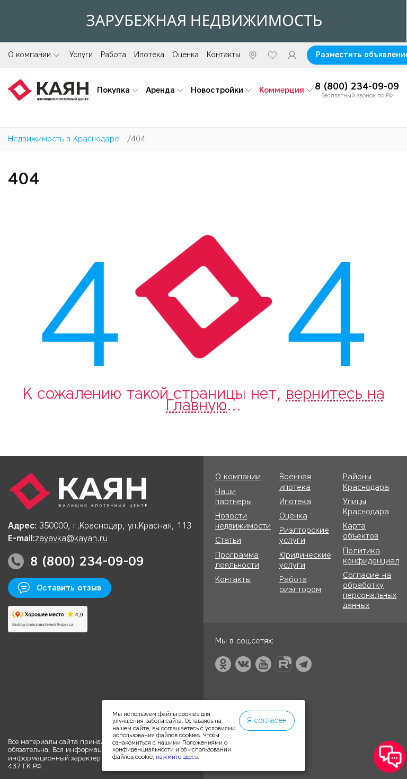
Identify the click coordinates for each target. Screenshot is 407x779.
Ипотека (149, 54)
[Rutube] (283, 664)
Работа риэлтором (300, 584)
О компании (29, 54)
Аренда (160, 90)
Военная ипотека (295, 481)
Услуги (81, 54)
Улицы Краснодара (366, 506)
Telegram (304, 664)
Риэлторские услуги (304, 535)
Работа (113, 54)
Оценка (185, 54)
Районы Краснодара (366, 481)
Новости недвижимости (243, 521)
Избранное (272, 55)
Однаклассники (223, 664)
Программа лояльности (237, 560)
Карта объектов (360, 531)
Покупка (113, 90)
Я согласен (267, 720)
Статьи (228, 540)
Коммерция (281, 90)
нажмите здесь (177, 756)
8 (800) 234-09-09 (357, 86)
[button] (389, 757)
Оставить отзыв (69, 588)
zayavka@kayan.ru (71, 538)
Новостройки (217, 90)
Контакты (224, 54)
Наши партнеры (233, 496)
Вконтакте (243, 664)
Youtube (263, 664)
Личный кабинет (292, 55)
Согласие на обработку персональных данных (369, 590)
